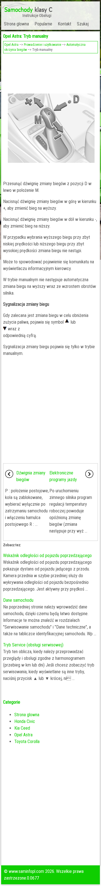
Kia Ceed (22, 728)
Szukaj (83, 24)
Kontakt (64, 24)
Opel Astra (11, 45)
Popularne (43, 24)
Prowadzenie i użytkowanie (42, 45)
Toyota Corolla (27, 741)
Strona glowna (16, 24)
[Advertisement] (50, 71)
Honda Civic (24, 721)
